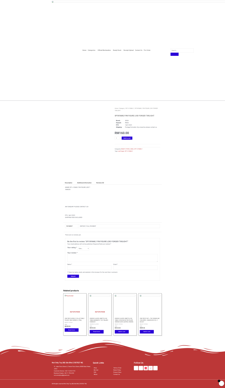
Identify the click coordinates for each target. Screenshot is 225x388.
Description (68, 183)
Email (115, 264)
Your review (72, 253)
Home (84, 50)
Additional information (84, 183)
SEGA (132, 149)
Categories (91, 50)
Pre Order (147, 50)
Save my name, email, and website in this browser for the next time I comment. (93, 272)
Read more (71, 330)
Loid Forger (121, 151)
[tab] (68, 182)
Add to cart (127, 138)
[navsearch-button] (171, 46)
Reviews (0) (100, 183)
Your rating (72, 247)
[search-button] (175, 54)
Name (69, 264)
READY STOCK (125, 149)
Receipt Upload (129, 50)
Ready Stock (117, 50)
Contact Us (138, 50)
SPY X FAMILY (130, 108)
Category (121, 108)
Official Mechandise (104, 50)
